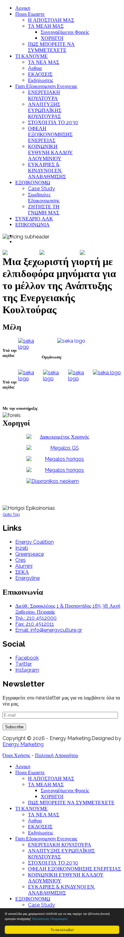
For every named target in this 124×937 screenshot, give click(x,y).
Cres (20, 560)
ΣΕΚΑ (22, 572)
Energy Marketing (23, 744)
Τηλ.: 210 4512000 (36, 618)
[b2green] (106, 509)
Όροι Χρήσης (16, 755)
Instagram (27, 670)
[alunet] (28, 507)
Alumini (23, 566)
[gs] (62, 448)
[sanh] (26, 416)
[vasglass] (62, 470)
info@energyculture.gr (56, 630)
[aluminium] (10, 507)
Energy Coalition (34, 542)
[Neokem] (62, 481)
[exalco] (62, 437)
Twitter (23, 664)
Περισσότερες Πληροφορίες (50, 919)
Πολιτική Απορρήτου (56, 755)
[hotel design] (117, 508)
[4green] (92, 510)
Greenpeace (29, 554)
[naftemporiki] (93, 508)
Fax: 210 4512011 (34, 624)
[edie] (59, 416)
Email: (23, 630)
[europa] (62, 459)
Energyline (27, 578)
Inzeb (21, 548)
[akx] (107, 508)
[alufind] (47, 508)
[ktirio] (71, 508)
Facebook (27, 658)
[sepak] (60, 414)
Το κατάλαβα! (62, 929)
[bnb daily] (116, 510)
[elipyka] (57, 417)
